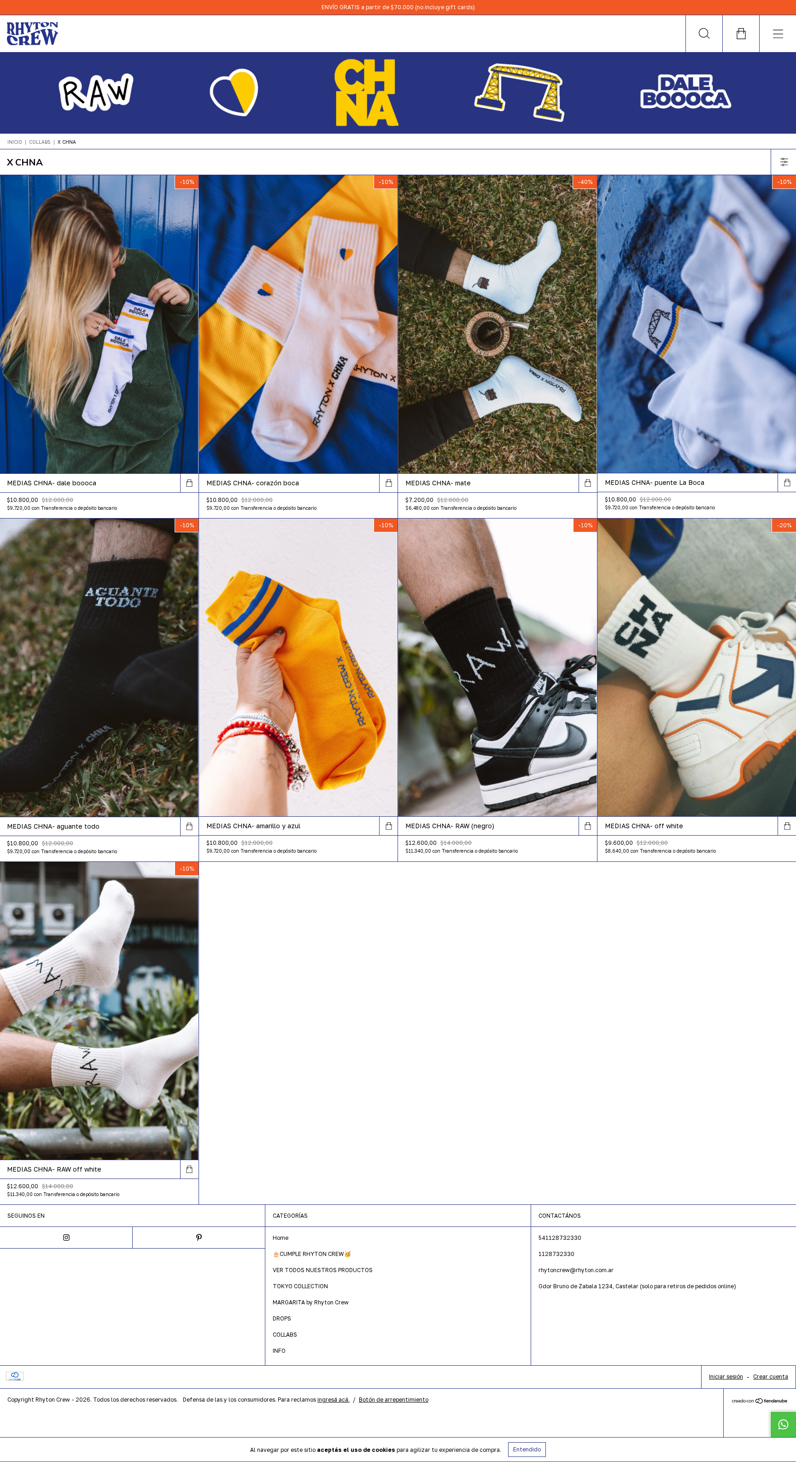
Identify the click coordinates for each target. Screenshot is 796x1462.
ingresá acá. (333, 1399)
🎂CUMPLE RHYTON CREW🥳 (312, 1253)
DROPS (282, 1318)
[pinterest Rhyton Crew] (199, 1237)
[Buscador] (703, 33)
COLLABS (40, 142)
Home (280, 1237)
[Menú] (777, 33)
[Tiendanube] (760, 1401)
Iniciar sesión (726, 1376)
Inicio (14, 142)
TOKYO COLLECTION (300, 1286)
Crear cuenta (770, 1376)
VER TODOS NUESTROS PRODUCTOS (323, 1270)
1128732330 (556, 1253)
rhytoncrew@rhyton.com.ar (576, 1270)
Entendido (527, 1449)
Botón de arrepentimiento (393, 1399)
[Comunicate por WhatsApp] (783, 1424)
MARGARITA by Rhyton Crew (311, 1302)
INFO (279, 1350)
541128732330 (559, 1237)
